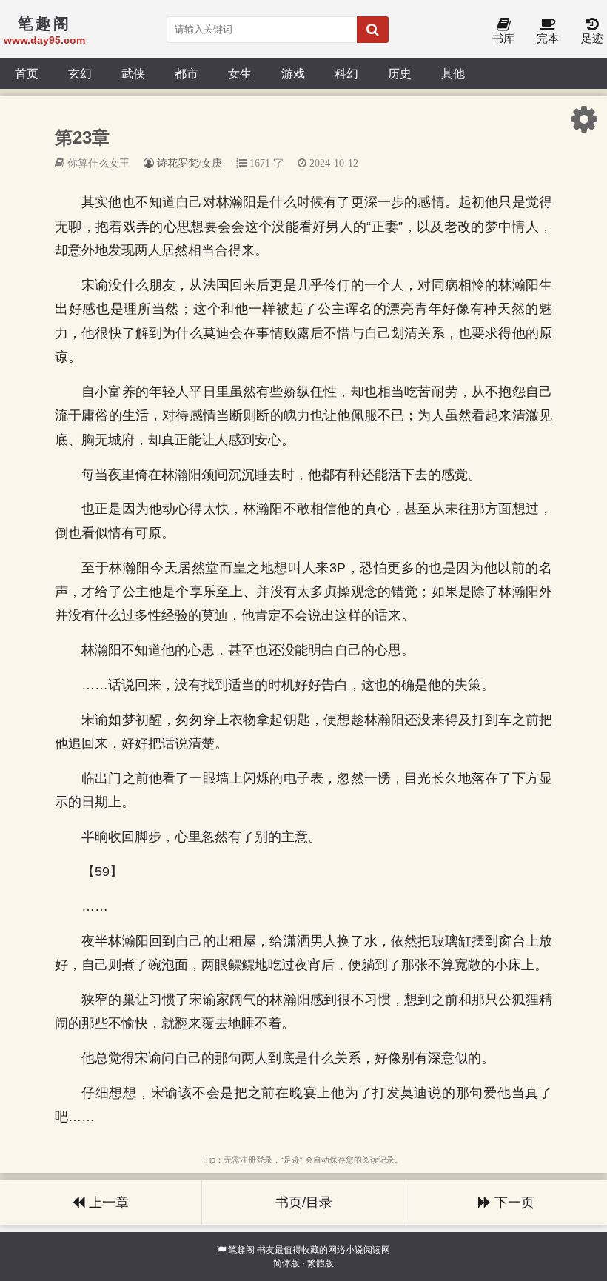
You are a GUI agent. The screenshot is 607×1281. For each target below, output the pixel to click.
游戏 (293, 73)
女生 (240, 73)
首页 (26, 73)
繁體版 (320, 1263)
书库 (503, 38)
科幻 (346, 73)
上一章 (107, 1202)
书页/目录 (303, 1202)
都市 (186, 73)
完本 (548, 38)
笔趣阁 (241, 1250)
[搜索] (373, 29)
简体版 (286, 1263)
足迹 (592, 38)
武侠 (133, 73)
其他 (453, 73)
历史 (400, 73)
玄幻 (80, 73)
